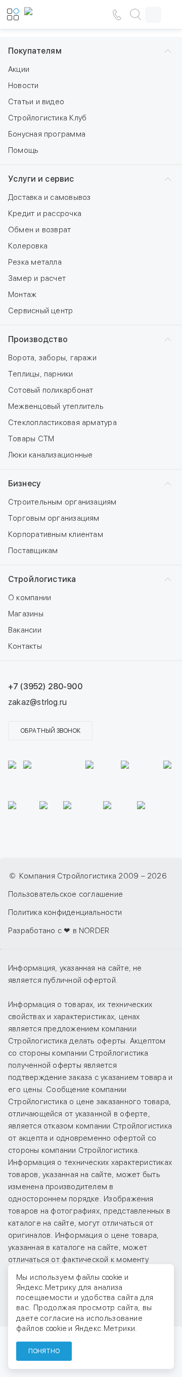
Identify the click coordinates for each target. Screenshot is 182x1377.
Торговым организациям (54, 518)
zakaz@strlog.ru (37, 702)
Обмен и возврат (39, 229)
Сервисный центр (40, 310)
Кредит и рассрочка (44, 213)
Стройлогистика (42, 579)
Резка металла (35, 262)
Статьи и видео (36, 101)
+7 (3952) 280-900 (45, 686)
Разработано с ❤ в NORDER (58, 930)
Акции (18, 69)
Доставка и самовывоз (49, 197)
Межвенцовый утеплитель (56, 406)
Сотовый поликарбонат (51, 390)
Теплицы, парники (40, 374)
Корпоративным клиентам (55, 534)
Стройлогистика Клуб (47, 117)
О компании (29, 597)
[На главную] (54, 14)
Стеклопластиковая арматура (62, 422)
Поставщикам (33, 550)
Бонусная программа (46, 134)
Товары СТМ (31, 438)
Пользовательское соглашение (65, 894)
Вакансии (24, 630)
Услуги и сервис (41, 179)
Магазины (25, 613)
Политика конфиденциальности (65, 912)
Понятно (44, 1351)
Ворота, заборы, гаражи (52, 357)
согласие (57, 1318)
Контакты (25, 646)
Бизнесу (24, 483)
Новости (23, 85)
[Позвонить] (117, 15)
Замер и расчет (37, 278)
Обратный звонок (50, 730)
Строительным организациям (62, 502)
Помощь (23, 150)
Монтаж (22, 294)
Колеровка (28, 246)
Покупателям (35, 51)
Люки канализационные (50, 455)
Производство (38, 339)
